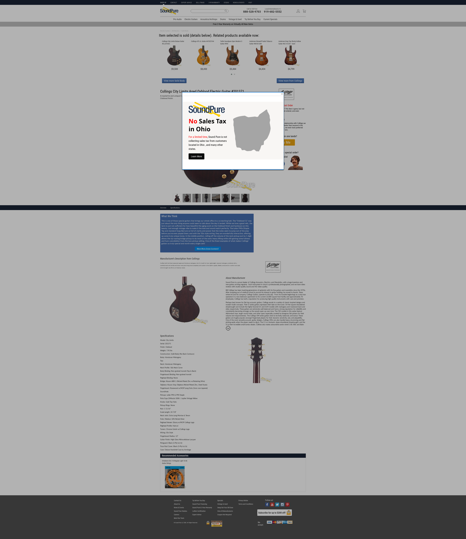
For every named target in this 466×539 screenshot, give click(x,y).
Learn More (196, 156)
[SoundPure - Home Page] (207, 116)
